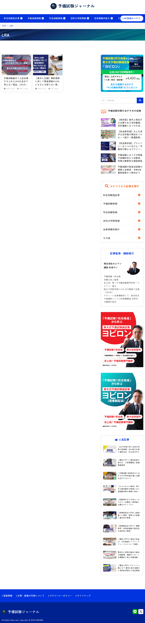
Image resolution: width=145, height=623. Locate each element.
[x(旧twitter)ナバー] (140, 612)
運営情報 (7, 595)
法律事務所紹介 (102, 18)
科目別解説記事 (12, 18)
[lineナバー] (135, 612)
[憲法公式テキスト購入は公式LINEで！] (122, 90)
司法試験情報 (55, 18)
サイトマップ (84, 595)
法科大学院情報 (78, 18)
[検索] (140, 100)
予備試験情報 (34, 18)
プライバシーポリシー (61, 595)
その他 (106, 238)
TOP (4, 25)
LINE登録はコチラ (131, 18)
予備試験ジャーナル (23, 611)
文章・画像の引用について (31, 595)
